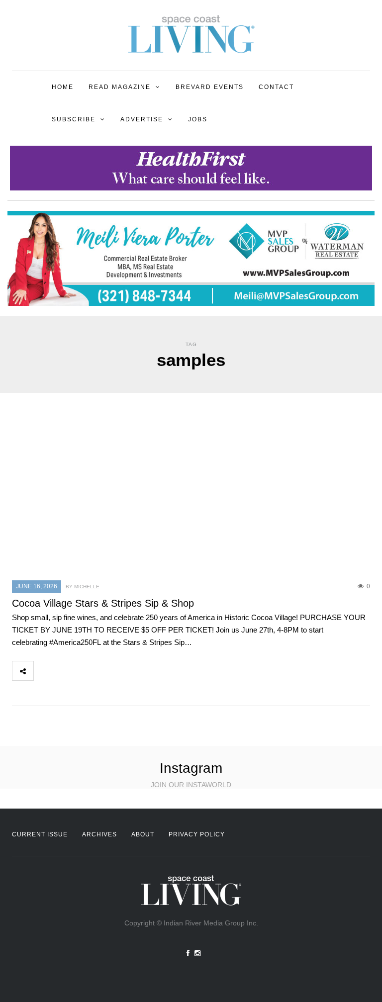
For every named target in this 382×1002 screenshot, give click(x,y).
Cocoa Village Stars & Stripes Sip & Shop (103, 603)
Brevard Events (210, 87)
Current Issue (40, 834)
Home (63, 87)
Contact (276, 87)
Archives (99, 834)
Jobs (197, 119)
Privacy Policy (197, 834)
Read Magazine (120, 87)
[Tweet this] (66, 671)
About (142, 834)
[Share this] (44, 671)
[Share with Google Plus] (88, 671)
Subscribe (74, 119)
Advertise (141, 119)
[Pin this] (110, 671)
